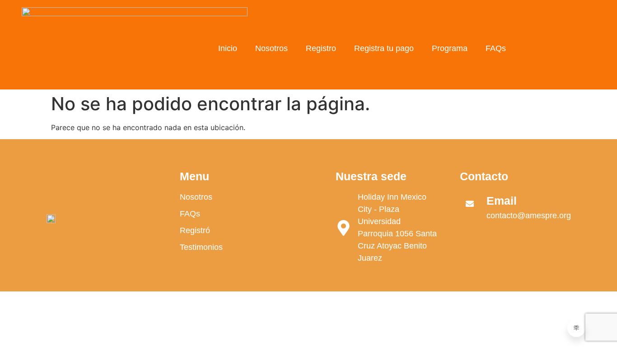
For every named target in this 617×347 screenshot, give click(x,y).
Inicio (227, 48)
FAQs (496, 48)
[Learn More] (576, 328)
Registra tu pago (384, 48)
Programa (449, 48)
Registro (321, 48)
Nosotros (271, 48)
